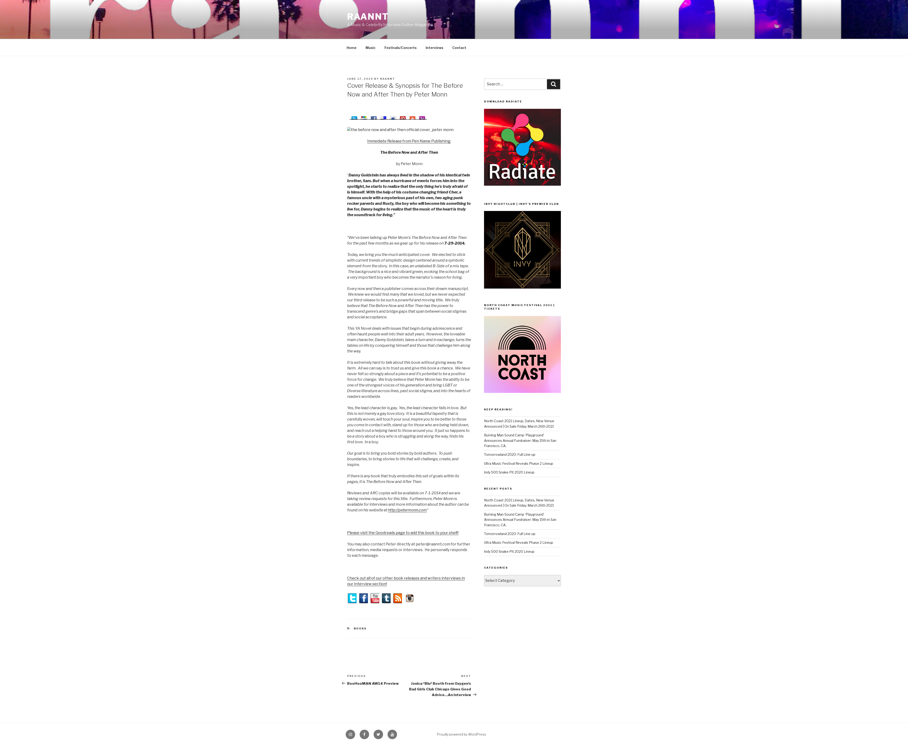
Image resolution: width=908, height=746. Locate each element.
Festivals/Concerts (400, 48)
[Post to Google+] (364, 117)
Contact (459, 48)
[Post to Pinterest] (403, 117)
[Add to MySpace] (393, 117)
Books (360, 628)
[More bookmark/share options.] (412, 117)
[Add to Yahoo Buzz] (422, 117)
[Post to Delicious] (383, 117)
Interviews (434, 48)
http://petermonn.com (407, 510)
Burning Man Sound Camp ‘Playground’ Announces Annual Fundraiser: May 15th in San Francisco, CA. (520, 440)
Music (370, 48)
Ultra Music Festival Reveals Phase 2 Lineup (518, 463)
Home (352, 48)
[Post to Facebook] (374, 117)
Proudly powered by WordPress (461, 734)
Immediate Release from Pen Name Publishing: (409, 141)
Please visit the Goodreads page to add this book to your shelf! (402, 533)
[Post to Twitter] (354, 117)
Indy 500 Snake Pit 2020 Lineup (509, 472)
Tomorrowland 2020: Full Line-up (509, 454)
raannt (368, 16)
